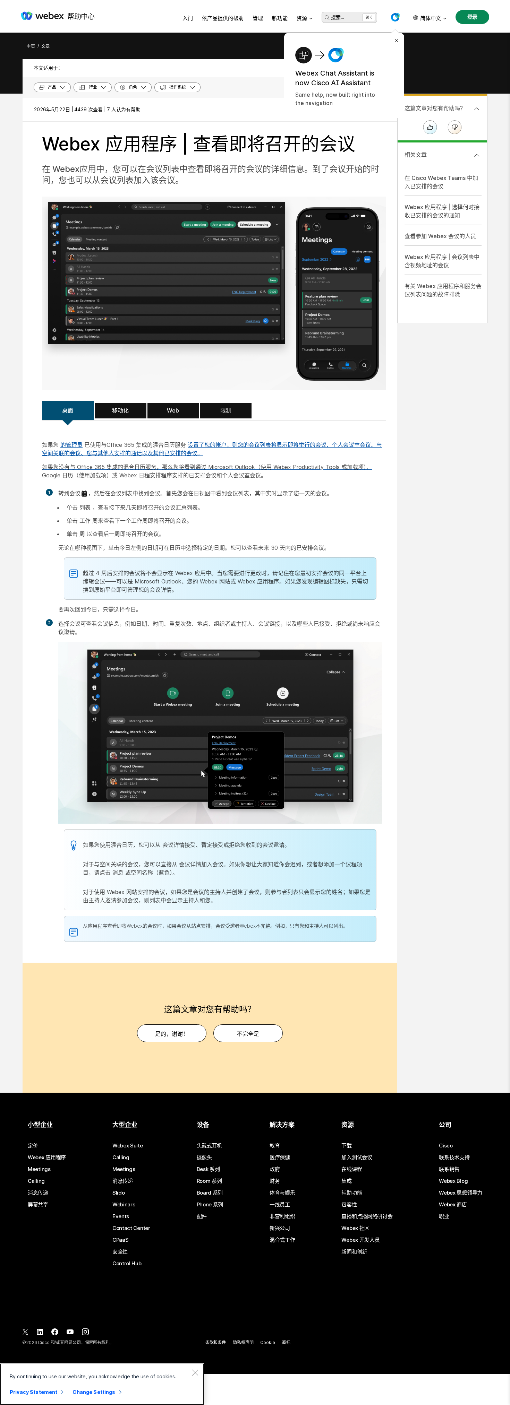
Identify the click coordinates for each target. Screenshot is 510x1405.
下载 (346, 1145)
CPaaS (120, 1240)
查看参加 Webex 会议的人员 (440, 236)
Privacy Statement (33, 1392)
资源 (302, 18)
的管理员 (71, 444)
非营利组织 (282, 1216)
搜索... (337, 17)
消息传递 (38, 1192)
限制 (225, 410)
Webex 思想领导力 (460, 1192)
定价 (33, 1145)
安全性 (120, 1251)
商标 (286, 1342)
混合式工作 (282, 1240)
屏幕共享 (38, 1204)
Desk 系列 (208, 1169)
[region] (102, 1384)
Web (173, 410)
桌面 (67, 410)
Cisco (446, 1145)
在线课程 (351, 1169)
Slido (118, 1192)
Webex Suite (127, 1145)
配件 (202, 1216)
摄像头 (204, 1157)
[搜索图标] (327, 17)
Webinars (123, 1204)
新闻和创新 (354, 1251)
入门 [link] (187, 18)
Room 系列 (209, 1181)
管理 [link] (258, 18)
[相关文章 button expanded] (476, 155)
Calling (36, 1181)
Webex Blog (453, 1181)
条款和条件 (215, 1342)
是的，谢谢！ (171, 1033)
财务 (275, 1181)
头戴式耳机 (209, 1145)
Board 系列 (210, 1192)
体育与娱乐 (282, 1192)
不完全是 (248, 1033)
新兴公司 (280, 1228)
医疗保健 (280, 1157)
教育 (275, 1145)
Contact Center (131, 1228)
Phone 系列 (210, 1204)
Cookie (267, 1342)
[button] (395, 17)
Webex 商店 (453, 1204)
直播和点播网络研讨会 (366, 1216)
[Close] (195, 1372)
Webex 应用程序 (47, 1157)
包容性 (349, 1204)
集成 (346, 1181)
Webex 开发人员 (360, 1240)
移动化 (120, 410)
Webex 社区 (355, 1228)
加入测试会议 (356, 1157)
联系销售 (449, 1169)
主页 (31, 46)
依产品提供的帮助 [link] (223, 18)
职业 (444, 1216)
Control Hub (127, 1263)
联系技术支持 (454, 1157)
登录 (472, 17)
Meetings (39, 1169)
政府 (275, 1169)
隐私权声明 (243, 1342)
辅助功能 (351, 1192)
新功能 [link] (280, 18)
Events (120, 1216)
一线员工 (280, 1204)
